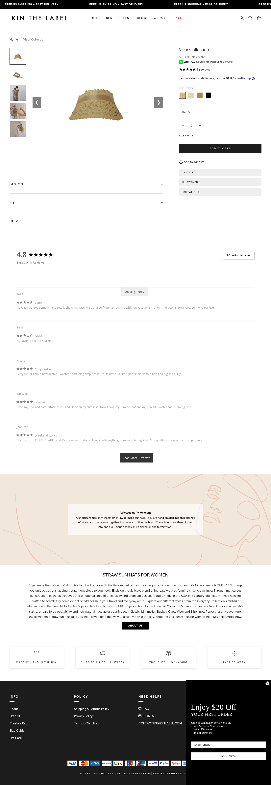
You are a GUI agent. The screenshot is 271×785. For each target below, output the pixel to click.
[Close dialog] (267, 683)
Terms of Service (85, 723)
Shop (93, 18)
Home (14, 39)
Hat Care (16, 738)
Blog (141, 18)
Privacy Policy (83, 716)
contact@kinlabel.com (172, 773)
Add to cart (220, 148)
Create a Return (21, 723)
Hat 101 (15, 716)
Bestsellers (117, 18)
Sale (178, 18)
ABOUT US (135, 626)
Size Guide (17, 730)
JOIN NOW (228, 756)
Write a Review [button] (241, 255)
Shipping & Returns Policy (91, 709)
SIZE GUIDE (186, 135)
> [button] (136, 458)
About (160, 18)
